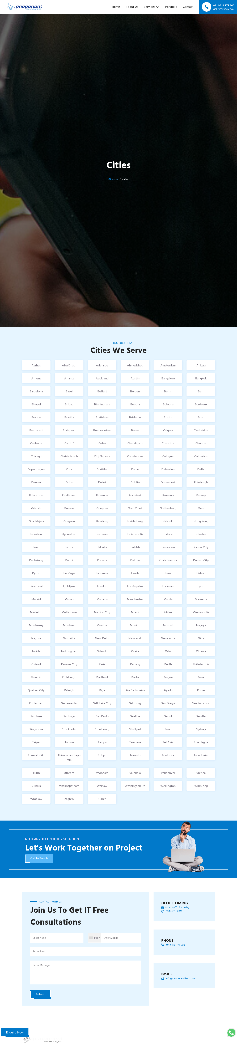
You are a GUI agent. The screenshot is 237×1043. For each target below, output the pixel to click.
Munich (135, 625)
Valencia (135, 772)
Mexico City (102, 612)
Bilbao (69, 404)
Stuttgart (135, 729)
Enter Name (39, 938)
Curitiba (102, 469)
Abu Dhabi (69, 365)
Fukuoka (168, 495)
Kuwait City (201, 560)
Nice (201, 638)
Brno (201, 417)
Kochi (69, 560)
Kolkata (102, 560)
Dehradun (168, 469)
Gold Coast (135, 508)
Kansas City (200, 547)
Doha (69, 482)
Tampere (135, 742)
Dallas (135, 469)
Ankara (201, 365)
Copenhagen (36, 469)
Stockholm (69, 729)
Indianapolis (135, 534)
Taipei (36, 742)
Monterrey (36, 625)
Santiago (69, 716)
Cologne (167, 456)
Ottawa (201, 651)
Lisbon (200, 573)
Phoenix (36, 677)
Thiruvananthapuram (69, 757)
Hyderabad (69, 534)
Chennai (201, 443)
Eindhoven (69, 495)
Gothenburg (168, 508)
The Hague (201, 742)
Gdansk (36, 508)
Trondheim (201, 755)
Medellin (36, 612)
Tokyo (102, 755)
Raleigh (69, 690)
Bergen (135, 391)
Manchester (135, 599)
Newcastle (168, 638)
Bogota (135, 404)
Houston (36, 534)
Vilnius (36, 785)
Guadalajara (36, 521)
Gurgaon (69, 521)
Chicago (36, 456)
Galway (201, 495)
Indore (168, 534)
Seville (201, 716)
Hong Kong (201, 521)
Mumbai (102, 625)
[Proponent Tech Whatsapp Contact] (231, 1032)
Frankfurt (135, 495)
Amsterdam (168, 365)
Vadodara (102, 772)
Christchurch (69, 456)
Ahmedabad (135, 365)
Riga (102, 690)
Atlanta (69, 378)
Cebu (102, 443)
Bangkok (201, 378)
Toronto (135, 755)
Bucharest (36, 430)
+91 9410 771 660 (175, 945)
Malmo (69, 599)
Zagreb (69, 798)
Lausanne (102, 573)
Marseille (201, 599)
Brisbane (135, 417)
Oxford (36, 664)
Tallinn (69, 742)
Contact (188, 6)
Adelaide (102, 365)
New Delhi (102, 638)
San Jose (36, 716)
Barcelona (36, 391)
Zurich (102, 798)
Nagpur (36, 638)
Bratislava (102, 417)
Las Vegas (69, 573)
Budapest (69, 430)
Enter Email (39, 951)
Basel (69, 391)
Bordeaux (200, 404)
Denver (36, 482)
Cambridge (201, 430)
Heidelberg (135, 521)
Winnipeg (201, 785)
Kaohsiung (36, 560)
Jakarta (102, 547)
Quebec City (36, 690)
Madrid (36, 599)
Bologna (168, 404)
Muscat (168, 625)
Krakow (135, 560)
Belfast (102, 391)
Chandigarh (135, 443)
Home (116, 6)
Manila (168, 599)
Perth (168, 664)
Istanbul (201, 534)
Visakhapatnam (69, 785)
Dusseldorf (168, 482)
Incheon (102, 534)
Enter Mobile (111, 938)
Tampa (102, 742)
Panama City (69, 664)
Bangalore (168, 378)
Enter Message (41, 965)
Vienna (201, 772)
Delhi (201, 469)
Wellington (168, 785)
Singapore (36, 729)
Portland (102, 677)
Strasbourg (102, 729)
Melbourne (69, 612)
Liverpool (36, 586)
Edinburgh (201, 482)
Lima (168, 573)
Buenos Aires (102, 430)
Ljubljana (69, 586)
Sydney (201, 729)
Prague (168, 677)
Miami (135, 612)
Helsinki (168, 521)
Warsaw (102, 785)
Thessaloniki (36, 755)
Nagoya (201, 625)
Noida (36, 651)
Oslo (168, 651)
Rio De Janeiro (135, 690)
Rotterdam (36, 703)
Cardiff (69, 443)
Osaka (135, 651)
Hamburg (102, 521)
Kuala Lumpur (168, 560)
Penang (135, 664)
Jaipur (69, 547)
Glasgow (102, 508)
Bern (201, 391)
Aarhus (36, 365)
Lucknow (168, 586)
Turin (36, 772)
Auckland (102, 378)
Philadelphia (201, 664)
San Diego (168, 703)
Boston (36, 417)
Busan (135, 430)
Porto (135, 677)
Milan (168, 612)
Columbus (201, 456)
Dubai (102, 482)
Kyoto (36, 573)
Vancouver (168, 772)
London (102, 586)
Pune (200, 677)
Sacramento (69, 703)
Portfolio (171, 6)
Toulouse (168, 755)
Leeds (135, 573)
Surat (168, 729)
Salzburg (135, 703)
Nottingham (69, 651)
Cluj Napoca (102, 456)
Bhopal (36, 404)
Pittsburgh (69, 677)
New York (135, 638)
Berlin (168, 391)
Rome (201, 690)
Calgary (168, 430)
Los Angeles (135, 586)
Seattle (135, 716)
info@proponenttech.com (181, 978)
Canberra (36, 443)
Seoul (168, 716)
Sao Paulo (102, 716)
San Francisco (201, 703)
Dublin (135, 482)
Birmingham (102, 404)
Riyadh (167, 690)
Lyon (201, 586)
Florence (102, 495)
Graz (201, 508)
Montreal (69, 625)
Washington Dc (135, 785)
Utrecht (69, 772)
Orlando (102, 651)
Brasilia (69, 417)
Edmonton (36, 495)
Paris (102, 664)
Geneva (69, 508)
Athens (36, 378)
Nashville (69, 638)
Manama (102, 599)
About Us (131, 6)
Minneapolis (201, 612)
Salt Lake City (102, 703)
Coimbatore (135, 456)
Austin (135, 378)
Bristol (168, 417)
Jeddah (135, 547)
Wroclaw (36, 798)
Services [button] (149, 6)
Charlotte (168, 443)
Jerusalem (168, 547)
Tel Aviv (167, 742)
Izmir (36, 547)
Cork (69, 469)
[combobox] (94, 938)
